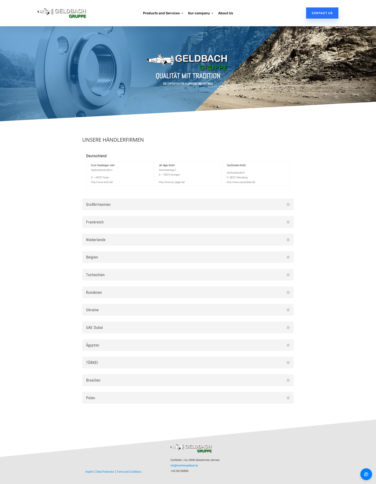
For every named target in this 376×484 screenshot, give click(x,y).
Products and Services (161, 13)
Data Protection (105, 471)
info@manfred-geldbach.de (184, 465)
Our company (199, 13)
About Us (225, 13)
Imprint (90, 471)
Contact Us (322, 13)
